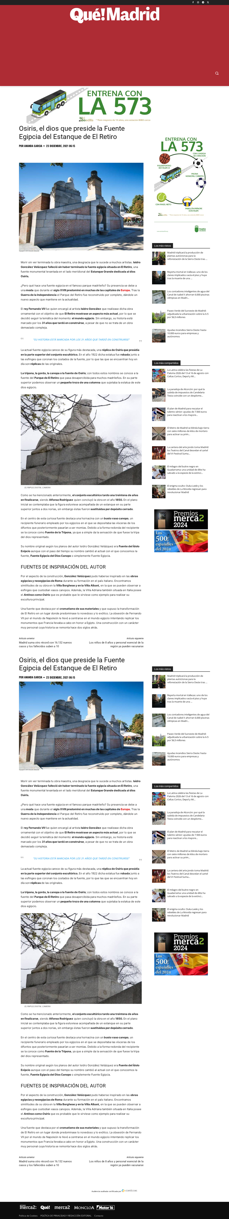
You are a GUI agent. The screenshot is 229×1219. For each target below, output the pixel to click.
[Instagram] (198, 3)
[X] (208, 3)
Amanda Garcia (33, 146)
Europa (125, 290)
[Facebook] (193, 3)
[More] (80, 153)
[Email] (71, 153)
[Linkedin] (63, 153)
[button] (217, 73)
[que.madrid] (114, 15)
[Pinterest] (39, 153)
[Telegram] (203, 3)
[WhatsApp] (47, 153)
